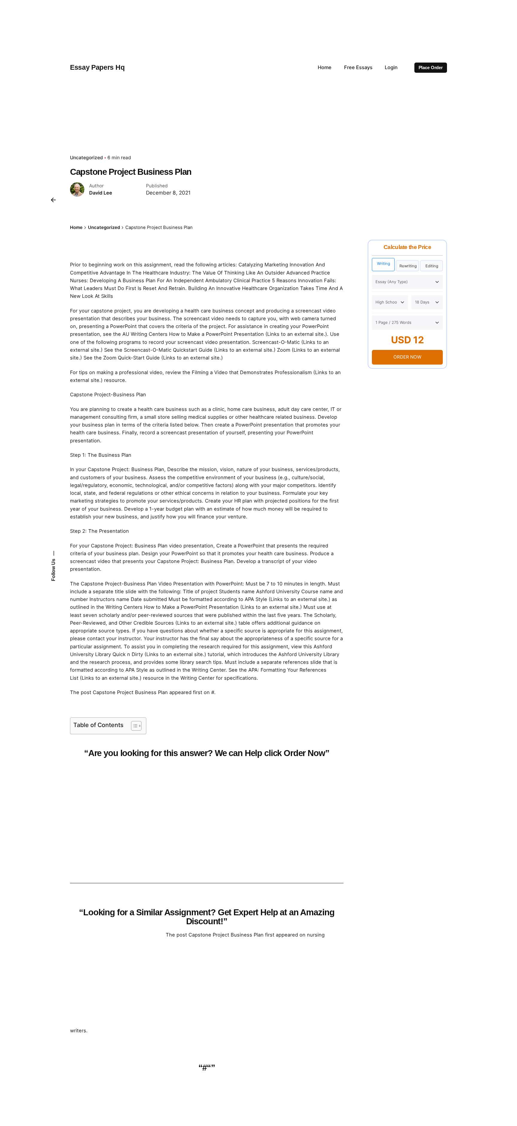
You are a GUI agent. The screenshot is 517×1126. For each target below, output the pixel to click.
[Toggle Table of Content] (133, 726)
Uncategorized (86, 157)
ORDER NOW (407, 357)
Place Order (431, 67)
